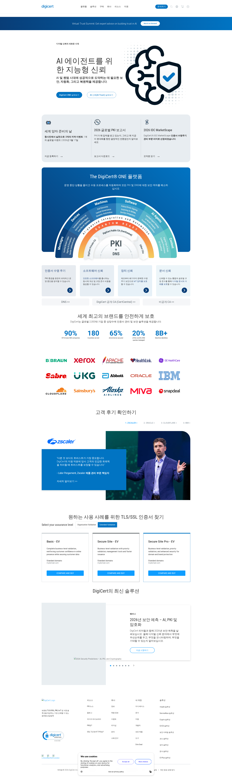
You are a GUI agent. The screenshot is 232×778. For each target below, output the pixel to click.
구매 (102, 6)
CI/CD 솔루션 (164, 726)
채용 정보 (114, 713)
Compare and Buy (65, 573)
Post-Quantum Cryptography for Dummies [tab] (128, 665)
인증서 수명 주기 (55, 270)
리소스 (118, 6)
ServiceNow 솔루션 (167, 713)
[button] (134, 665)
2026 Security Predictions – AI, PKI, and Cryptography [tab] (110, 665)
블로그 (89, 713)
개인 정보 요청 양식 (167, 770)
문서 (137, 713)
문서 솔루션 (164, 751)
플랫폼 (84, 6)
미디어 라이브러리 (94, 719)
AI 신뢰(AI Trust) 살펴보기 (101, 95)
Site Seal (138, 744)
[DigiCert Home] (48, 6)
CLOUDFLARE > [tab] (170, 423)
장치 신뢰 (127, 270)
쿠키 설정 (153, 770)
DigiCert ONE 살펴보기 (69, 95)
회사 (109, 6)
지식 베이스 (139, 706)
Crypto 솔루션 (165, 720)
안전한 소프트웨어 (91, 278)
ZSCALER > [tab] (132, 423)
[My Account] (187, 6)
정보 (113, 706)
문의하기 (161, 6)
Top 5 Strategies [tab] (119, 665)
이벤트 (113, 719)
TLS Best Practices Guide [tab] (122, 665)
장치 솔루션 (164, 745)
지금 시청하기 (142, 650)
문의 (113, 732)
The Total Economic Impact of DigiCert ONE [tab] (113, 665)
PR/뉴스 (90, 706)
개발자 (138, 725)
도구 (137, 738)
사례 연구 (114, 738)
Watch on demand (150, 23)
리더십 (113, 725)
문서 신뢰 (165, 270)
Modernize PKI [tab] (116, 665)
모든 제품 (139, 732)
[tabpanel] (116, 466)
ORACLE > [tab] (150, 423)
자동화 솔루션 (165, 707)
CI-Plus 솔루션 (165, 758)
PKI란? (89, 725)
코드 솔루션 (164, 739)
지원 (126, 6)
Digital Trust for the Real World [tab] (125, 665)
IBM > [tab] (187, 423)
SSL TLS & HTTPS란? (95, 732)
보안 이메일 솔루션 (167, 732)
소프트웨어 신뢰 (93, 270)
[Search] (171, 6)
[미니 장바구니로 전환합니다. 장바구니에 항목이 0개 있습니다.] (182, 6)
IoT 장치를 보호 (140, 281)
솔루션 (93, 6)
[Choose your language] (176, 6)
